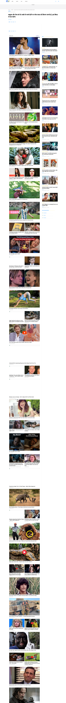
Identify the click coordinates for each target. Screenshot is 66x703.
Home (9, 9)
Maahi (43, 86)
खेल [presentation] (42, 99)
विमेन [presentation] (42, 82)
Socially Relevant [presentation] (45, 65)
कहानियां (17, 1)
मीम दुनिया (26, 1)
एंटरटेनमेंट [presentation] (43, 116)
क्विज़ (21, 1)
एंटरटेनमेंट (12, 9)
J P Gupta (9, 19)
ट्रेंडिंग (12, 1)
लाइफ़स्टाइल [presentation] (43, 48)
